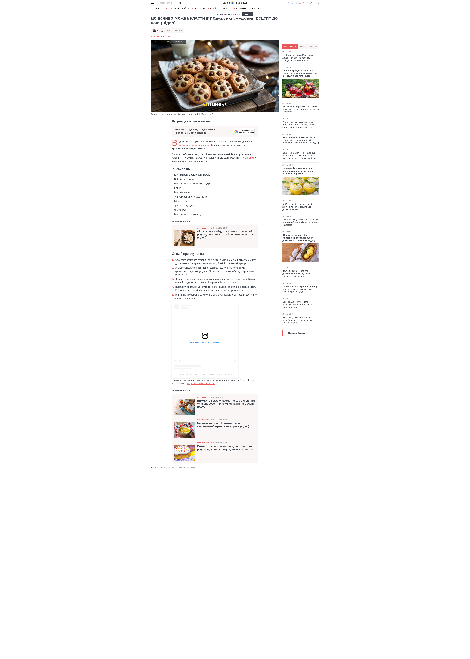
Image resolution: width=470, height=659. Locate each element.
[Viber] (292, 3)
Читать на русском (160, 36)
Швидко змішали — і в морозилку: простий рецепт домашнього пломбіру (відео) (298, 238)
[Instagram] (307, 3)
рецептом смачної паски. (200, 383)
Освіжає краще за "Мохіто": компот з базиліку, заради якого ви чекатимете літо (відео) (299, 73)
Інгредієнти (199, 8)
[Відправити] (179, 3)
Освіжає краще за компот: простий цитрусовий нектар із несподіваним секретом (300, 222)
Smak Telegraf (203, 228)
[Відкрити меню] (152, 3)
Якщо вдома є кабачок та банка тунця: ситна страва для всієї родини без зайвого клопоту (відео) (300, 140)
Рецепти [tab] (302, 46)
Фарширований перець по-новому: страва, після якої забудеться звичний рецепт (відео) (300, 289)
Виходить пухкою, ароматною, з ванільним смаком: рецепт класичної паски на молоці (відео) (226, 403)
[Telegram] (296, 3)
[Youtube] (300, 3)
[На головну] (235, 3)
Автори (255, 8)
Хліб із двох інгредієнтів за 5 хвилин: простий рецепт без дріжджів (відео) (297, 207)
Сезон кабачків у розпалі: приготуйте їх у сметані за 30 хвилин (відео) (297, 304)
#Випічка (191, 468)
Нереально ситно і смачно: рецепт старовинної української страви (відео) (223, 425)
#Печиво (170, 468)
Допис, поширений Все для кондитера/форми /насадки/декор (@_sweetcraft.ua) (206, 374)
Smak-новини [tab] (290, 46)
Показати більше (296, 333)
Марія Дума (161, 31)
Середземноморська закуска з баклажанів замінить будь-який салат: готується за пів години (298, 124)
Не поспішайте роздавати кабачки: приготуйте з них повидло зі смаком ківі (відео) (300, 109)
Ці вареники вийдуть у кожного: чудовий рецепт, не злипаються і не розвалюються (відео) (225, 234)
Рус (317, 3)
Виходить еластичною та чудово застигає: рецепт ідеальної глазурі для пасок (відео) (225, 448)
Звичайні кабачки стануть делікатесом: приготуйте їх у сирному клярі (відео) (296, 273)
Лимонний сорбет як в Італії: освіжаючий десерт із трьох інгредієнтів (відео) (298, 171)
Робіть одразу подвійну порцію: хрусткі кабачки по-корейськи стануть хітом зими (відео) (298, 58)
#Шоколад (180, 468)
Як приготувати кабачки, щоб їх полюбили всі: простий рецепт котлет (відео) (298, 320)
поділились (248, 157)
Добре (248, 14)
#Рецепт (161, 468)
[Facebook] (288, 3)
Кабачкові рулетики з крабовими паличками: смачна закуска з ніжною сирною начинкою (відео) (299, 155)
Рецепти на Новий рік (178, 8)
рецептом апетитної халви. (194, 145)
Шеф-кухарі (241, 8)
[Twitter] (303, 3)
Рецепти (157, 8)
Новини (224, 8)
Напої (213, 8)
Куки (237, 14)
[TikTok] (311, 3)
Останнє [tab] (313, 46)
